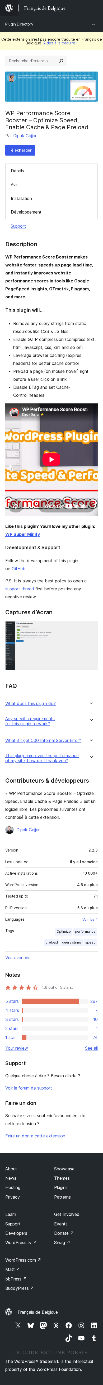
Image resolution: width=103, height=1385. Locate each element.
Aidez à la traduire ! (60, 43)
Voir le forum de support (28, 1088)
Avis (14, 184)
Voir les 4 (90, 919)
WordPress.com (23, 1260)
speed (90, 942)
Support (18, 226)
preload (51, 942)
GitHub (18, 568)
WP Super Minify (22, 534)
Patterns (62, 1197)
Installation (21, 198)
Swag (62, 1242)
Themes (62, 1178)
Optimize (64, 931)
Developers (16, 1233)
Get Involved (66, 1214)
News (10, 1178)
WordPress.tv (21, 1242)
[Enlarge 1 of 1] (90, 628)
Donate (64, 1233)
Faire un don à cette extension (35, 1135)
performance (85, 931)
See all (91, 1048)
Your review (16, 1048)
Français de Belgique (38, 1312)
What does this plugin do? (30, 703)
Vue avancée (18, 957)
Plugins (61, 1187)
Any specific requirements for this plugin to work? (30, 721)
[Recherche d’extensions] (61, 61)
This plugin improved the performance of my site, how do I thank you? (42, 758)
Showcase (64, 1168)
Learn (10, 1214)
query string (71, 942)
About (11, 1168)
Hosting (12, 1187)
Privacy (12, 1197)
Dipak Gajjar (24, 135)
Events (61, 1224)
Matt (12, 1269)
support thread (19, 588)
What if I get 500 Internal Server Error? (43, 740)
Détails (17, 170)
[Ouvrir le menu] (94, 8)
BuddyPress (19, 1288)
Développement (26, 212)
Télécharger (20, 150)
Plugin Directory (19, 24)
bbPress (16, 1279)
